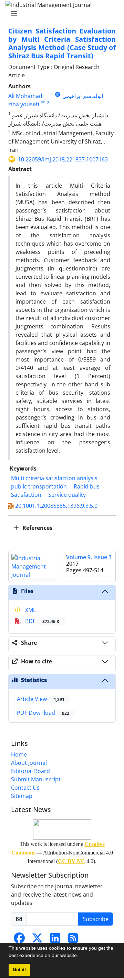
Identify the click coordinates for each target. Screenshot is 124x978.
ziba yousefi (23, 104)
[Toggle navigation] (60, 14)
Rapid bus (87, 486)
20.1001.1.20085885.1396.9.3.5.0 (56, 506)
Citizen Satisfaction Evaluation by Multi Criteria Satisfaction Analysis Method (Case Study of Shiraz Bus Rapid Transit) (62, 43)
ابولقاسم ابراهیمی (82, 96)
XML (30, 610)
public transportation (39, 486)
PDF (41, 621)
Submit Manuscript (36, 779)
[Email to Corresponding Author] (42, 103)
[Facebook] (19, 940)
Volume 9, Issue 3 (89, 557)
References (36, 528)
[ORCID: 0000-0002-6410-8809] (57, 94)
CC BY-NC (71, 861)
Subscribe (95, 919)
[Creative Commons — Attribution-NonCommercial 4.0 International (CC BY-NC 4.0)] (62, 829)
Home (19, 754)
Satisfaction (26, 494)
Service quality (67, 494)
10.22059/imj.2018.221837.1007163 (63, 159)
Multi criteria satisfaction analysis (54, 478)
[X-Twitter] (37, 940)
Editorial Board (30, 771)
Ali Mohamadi (26, 96)
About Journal (29, 763)
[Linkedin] (55, 940)
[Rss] (73, 940)
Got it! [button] (19, 969)
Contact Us (25, 787)
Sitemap (21, 796)
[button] (81, 956)
